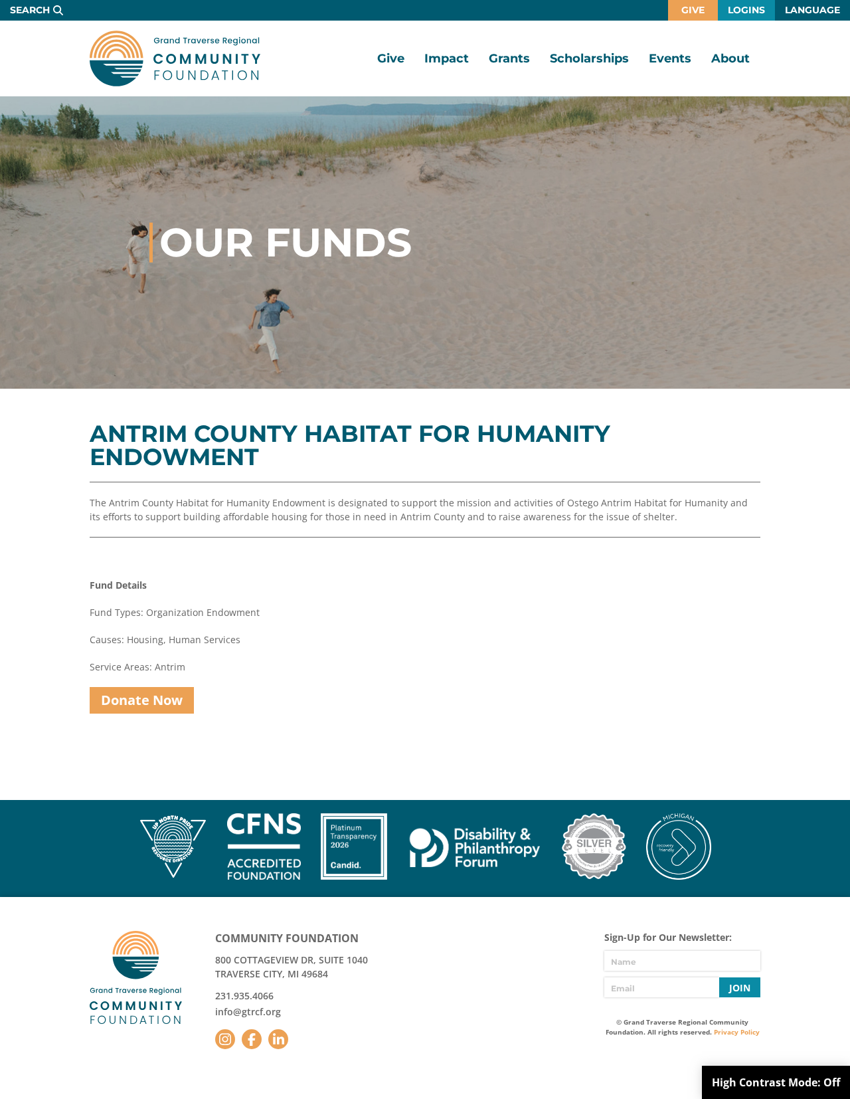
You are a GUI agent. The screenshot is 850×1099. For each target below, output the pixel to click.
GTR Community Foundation (175, 58)
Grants (509, 58)
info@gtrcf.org (248, 1011)
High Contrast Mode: (776, 1082)
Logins (746, 10)
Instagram (225, 1039)
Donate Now (142, 700)
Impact (446, 58)
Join (739, 987)
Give (693, 10)
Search (30, 10)
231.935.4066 (244, 995)
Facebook (252, 1039)
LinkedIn (278, 1039)
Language (812, 10)
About (730, 58)
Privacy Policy (737, 1032)
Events (670, 58)
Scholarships (589, 58)
